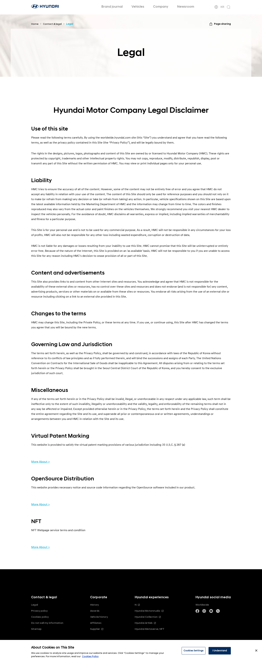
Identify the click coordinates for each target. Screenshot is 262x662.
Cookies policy (40, 616)
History (94, 604)
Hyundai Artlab (144, 622)
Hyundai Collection (146, 616)
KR (222, 7)
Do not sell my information (47, 622)
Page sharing (222, 23)
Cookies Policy (90, 656)
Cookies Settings (194, 650)
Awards (94, 610)
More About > (40, 461)
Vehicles (138, 7)
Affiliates (95, 622)
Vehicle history (99, 616)
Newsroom (185, 7)
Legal (34, 604)
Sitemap (36, 628)
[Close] (256, 651)
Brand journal (112, 7)
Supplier (95, 628)
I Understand (219, 650)
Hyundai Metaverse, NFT (149, 628)
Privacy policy (39, 610)
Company (160, 7)
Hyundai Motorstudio (147, 610)
